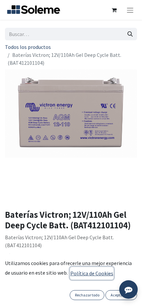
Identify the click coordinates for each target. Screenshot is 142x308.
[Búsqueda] (130, 34)
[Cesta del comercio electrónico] (114, 10)
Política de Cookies (91, 273)
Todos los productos (28, 47)
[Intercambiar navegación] (130, 10)
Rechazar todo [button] (87, 294)
